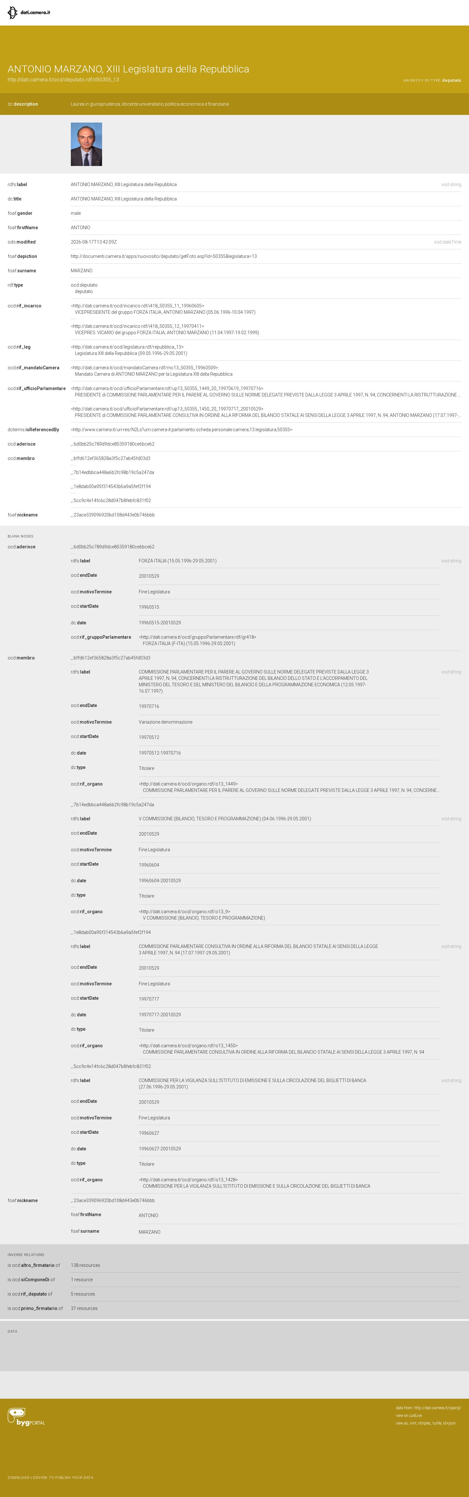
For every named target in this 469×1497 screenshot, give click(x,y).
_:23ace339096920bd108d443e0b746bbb (113, 514)
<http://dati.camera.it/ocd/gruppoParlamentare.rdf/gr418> (198, 640)
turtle (437, 1423)
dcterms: (33, 429)
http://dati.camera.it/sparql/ (437, 1408)
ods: (22, 241)
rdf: (15, 285)
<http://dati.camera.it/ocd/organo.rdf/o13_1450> (281, 1049)
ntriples (424, 1423)
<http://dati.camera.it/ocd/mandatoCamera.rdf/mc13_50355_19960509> (152, 371)
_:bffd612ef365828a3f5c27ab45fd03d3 (110, 458)
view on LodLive (409, 1415)
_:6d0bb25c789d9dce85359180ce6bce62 (112, 444)
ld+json (449, 1423)
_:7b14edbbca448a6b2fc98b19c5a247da (112, 472)
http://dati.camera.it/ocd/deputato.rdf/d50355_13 (63, 80)
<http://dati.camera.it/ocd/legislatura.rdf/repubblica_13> (129, 350)
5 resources (83, 1294)
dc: (23, 104)
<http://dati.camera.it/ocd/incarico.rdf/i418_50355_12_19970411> (165, 329)
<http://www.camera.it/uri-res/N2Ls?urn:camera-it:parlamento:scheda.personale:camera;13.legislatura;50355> (182, 429)
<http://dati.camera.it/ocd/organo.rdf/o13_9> (202, 915)
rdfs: (17, 184)
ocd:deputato (84, 288)
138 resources (85, 1265)
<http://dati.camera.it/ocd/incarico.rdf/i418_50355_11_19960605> (163, 309)
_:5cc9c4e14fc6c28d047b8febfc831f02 (111, 500)
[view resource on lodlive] (458, 41)
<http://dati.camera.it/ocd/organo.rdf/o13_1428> (254, 1183)
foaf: (20, 213)
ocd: (24, 305)
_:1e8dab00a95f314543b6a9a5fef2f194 (111, 486)
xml (413, 1423)
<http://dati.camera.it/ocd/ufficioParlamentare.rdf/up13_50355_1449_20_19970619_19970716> (266, 391)
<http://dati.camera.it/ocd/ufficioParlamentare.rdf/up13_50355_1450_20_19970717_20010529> (266, 412)
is (34, 1265)
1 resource (82, 1279)
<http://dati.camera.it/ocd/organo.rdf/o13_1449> (289, 787)
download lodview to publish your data (50, 1478)
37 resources (84, 1308)
